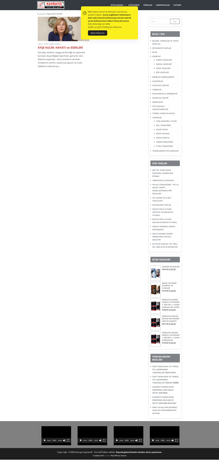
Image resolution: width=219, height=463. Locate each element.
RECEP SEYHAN (162, 133)
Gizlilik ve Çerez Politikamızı (100, 27)
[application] (56, 434)
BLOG (154, 52)
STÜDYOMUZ (134, 5)
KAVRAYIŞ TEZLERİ (160, 98)
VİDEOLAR (147, 5)
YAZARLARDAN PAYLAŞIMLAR (165, 151)
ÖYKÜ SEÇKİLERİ (163, 68)
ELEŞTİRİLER (157, 81)
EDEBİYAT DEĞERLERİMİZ (163, 77)
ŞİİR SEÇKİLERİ (162, 72)
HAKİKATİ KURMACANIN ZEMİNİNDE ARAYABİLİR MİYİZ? (163, 390)
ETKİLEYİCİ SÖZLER (160, 85)
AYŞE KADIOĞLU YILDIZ (166, 121)
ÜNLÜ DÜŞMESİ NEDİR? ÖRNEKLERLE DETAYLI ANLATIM (162, 237)
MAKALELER (157, 102)
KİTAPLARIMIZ (117, 5)
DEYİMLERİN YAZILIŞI (161, 205)
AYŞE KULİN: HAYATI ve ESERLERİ (60, 47)
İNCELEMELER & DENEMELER (164, 93)
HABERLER (156, 89)
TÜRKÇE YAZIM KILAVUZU (163, 113)
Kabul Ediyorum (98, 33)
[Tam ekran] (68, 440)
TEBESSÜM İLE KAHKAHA (163, 180)
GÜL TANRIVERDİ (163, 125)
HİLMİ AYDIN (162, 129)
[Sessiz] (64, 440)
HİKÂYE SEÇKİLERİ (164, 60)
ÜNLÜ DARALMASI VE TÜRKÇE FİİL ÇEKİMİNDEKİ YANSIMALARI (165, 369)
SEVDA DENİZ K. (163, 138)
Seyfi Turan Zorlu (52, 44)
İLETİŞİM (177, 5)
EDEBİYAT (156, 56)
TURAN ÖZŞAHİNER (164, 142)
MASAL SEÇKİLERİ (164, 64)
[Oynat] (44, 440)
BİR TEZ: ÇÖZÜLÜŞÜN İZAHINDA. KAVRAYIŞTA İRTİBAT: (162, 173)
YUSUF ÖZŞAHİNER (164, 146)
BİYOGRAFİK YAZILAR (161, 48)
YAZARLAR (157, 117)
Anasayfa (41, 13)
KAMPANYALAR (163, 5)
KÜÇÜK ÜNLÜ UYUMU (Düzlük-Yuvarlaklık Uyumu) (162, 212)
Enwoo (107, 455)
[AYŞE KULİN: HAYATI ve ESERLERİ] (63, 28)
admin (173, 372)
